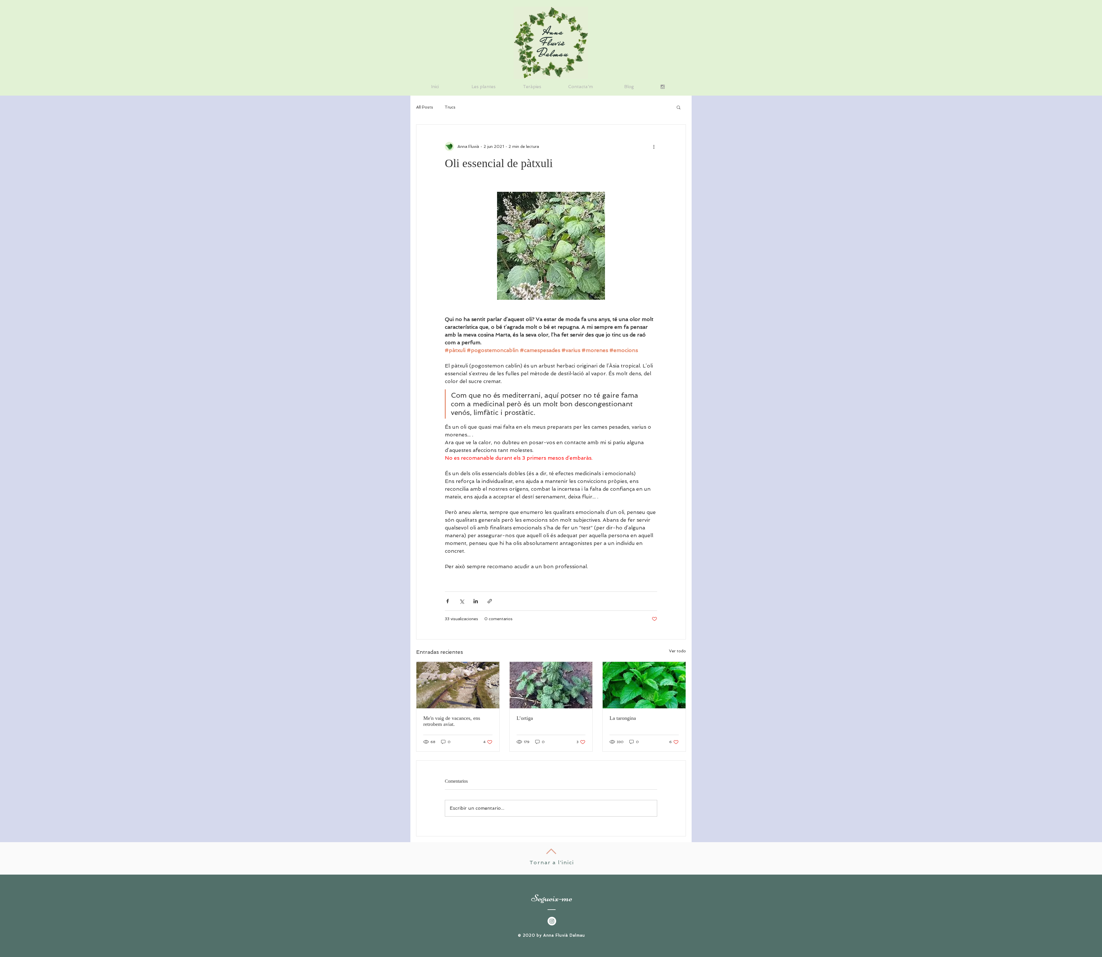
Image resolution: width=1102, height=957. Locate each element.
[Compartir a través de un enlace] (489, 601)
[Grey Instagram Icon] (663, 87)
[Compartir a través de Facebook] (447, 601)
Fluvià (553, 42)
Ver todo (677, 651)
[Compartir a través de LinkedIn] (475, 601)
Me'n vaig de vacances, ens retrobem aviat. (451, 721)
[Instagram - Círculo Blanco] (552, 921)
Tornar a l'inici (551, 862)
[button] (678, 107)
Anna (553, 31)
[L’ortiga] (551, 685)
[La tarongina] (644, 685)
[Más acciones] (653, 146)
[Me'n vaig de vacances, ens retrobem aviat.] (457, 685)
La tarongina (623, 718)
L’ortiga (525, 718)
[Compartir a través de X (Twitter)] (461, 601)
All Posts (424, 107)
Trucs (450, 107)
